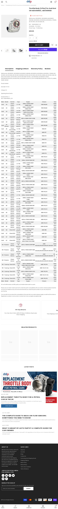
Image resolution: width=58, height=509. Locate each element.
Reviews (48, 69)
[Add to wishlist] (52, 45)
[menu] (2, 2)
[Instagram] (6, 475)
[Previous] (1, 51)
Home (2, 5)
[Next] (26, 51)
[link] (10, 358)
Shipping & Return (22, 69)
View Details (9, 406)
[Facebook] (3, 475)
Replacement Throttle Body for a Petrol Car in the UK (20, 398)
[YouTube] (3, 478)
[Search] (6, 2)
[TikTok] (13, 475)
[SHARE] (55, 45)
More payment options (43, 53)
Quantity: (31, 35)
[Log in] (51, 2)
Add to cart (39, 45)
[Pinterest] (9, 475)
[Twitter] (6, 478)
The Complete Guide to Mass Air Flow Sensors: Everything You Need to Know (24, 417)
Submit (28, 488)
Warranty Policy (37, 69)
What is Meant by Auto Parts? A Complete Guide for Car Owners (27, 429)
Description (9, 69)
